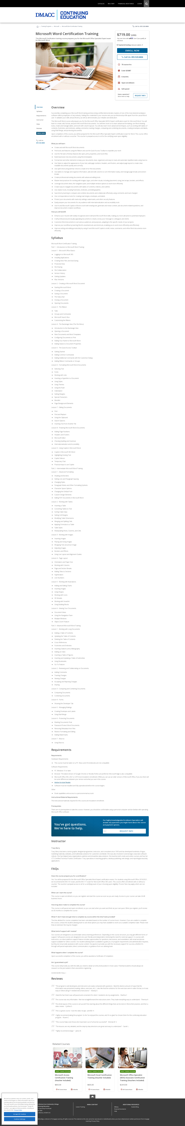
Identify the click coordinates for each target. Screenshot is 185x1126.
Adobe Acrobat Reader (62, 782)
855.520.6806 (40, 143)
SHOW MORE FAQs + (58, 973)
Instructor (40, 120)
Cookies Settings (19, 1119)
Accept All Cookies (19, 1114)
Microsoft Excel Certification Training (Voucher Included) (99, 1076)
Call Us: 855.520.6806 (140, 26)
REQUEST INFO (140, 95)
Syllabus (39, 111)
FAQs (38, 124)
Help (115, 1111)
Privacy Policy (95, 1121)
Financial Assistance (120, 1109)
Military (116, 1107)
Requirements (41, 116)
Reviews (39, 128)
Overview (40, 107)
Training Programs (46, 26)
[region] (20, 1109)
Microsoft (56, 26)
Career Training (80, 1107)
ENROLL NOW (132, 50)
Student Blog (135, 1107)
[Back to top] (92, 1104)
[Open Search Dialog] (146, 3)
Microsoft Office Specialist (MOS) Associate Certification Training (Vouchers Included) (132, 1078)
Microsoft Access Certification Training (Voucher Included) (64, 1078)
